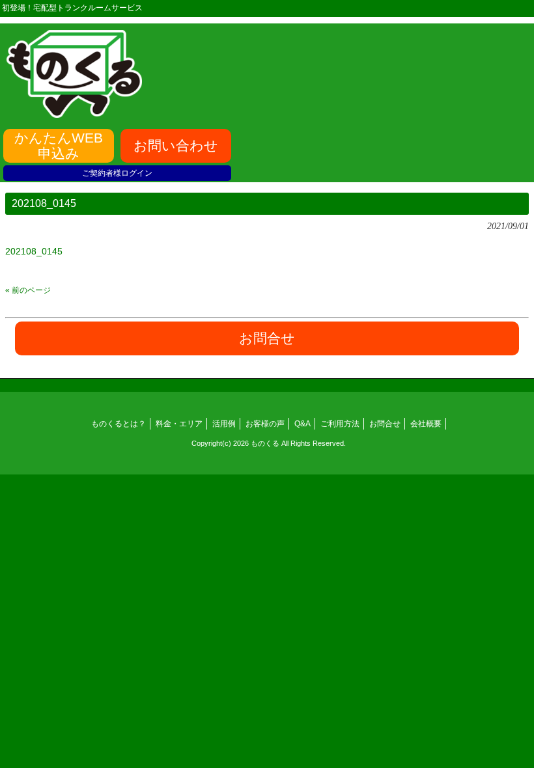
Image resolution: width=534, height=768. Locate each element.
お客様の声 (265, 423)
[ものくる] (74, 113)
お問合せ (384, 423)
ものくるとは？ (118, 423)
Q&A (302, 423)
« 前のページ (28, 290)
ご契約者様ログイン (117, 173)
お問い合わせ (176, 145)
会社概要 (426, 423)
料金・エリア (179, 423)
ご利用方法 (339, 423)
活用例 (224, 423)
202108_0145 (34, 251)
